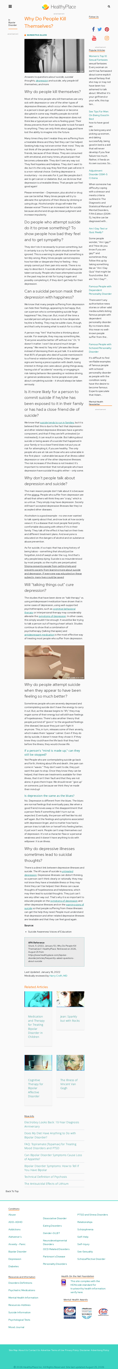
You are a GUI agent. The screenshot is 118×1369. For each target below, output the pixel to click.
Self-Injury (83, 1244)
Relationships (84, 1222)
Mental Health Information (23, 1297)
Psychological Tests (19, 1319)
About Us (23, 1350)
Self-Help (82, 1236)
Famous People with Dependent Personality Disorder (100, 290)
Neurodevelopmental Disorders (55, 1242)
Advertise (46, 1350)
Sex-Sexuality (85, 1251)
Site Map (13, 1350)
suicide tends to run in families (57, 422)
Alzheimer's (15, 1236)
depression (42, 80)
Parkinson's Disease (54, 1256)
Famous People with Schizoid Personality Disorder (100, 348)
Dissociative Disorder (55, 1218)
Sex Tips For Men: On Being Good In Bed (99, 115)
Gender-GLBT (51, 1233)
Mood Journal (16, 1327)
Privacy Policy (72, 1350)
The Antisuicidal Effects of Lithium (46, 1183)
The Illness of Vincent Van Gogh (69, 1084)
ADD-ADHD (15, 1222)
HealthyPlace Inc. (33, 1367)
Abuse (12, 1214)
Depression (14, 1259)
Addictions (14, 1229)
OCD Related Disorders (56, 1249)
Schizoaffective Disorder (91, 1259)
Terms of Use (57, 1350)
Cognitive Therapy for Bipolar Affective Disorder (35, 1088)
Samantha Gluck (37, 35)
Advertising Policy (100, 1350)
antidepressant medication (39, 634)
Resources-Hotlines (19, 1305)
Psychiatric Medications (21, 1290)
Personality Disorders (55, 1264)
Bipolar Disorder (17, 1251)
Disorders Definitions (20, 1282)
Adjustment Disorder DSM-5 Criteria (98, 174)
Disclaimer (85, 1350)
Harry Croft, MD (58, 975)
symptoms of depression (52, 616)
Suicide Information (19, 1312)
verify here (77, 1292)
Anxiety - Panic (17, 1244)
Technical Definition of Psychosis (45, 1177)
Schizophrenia (85, 1229)
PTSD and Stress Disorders (92, 1214)
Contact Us (34, 1350)
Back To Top (12, 1191)
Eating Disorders (52, 1225)
